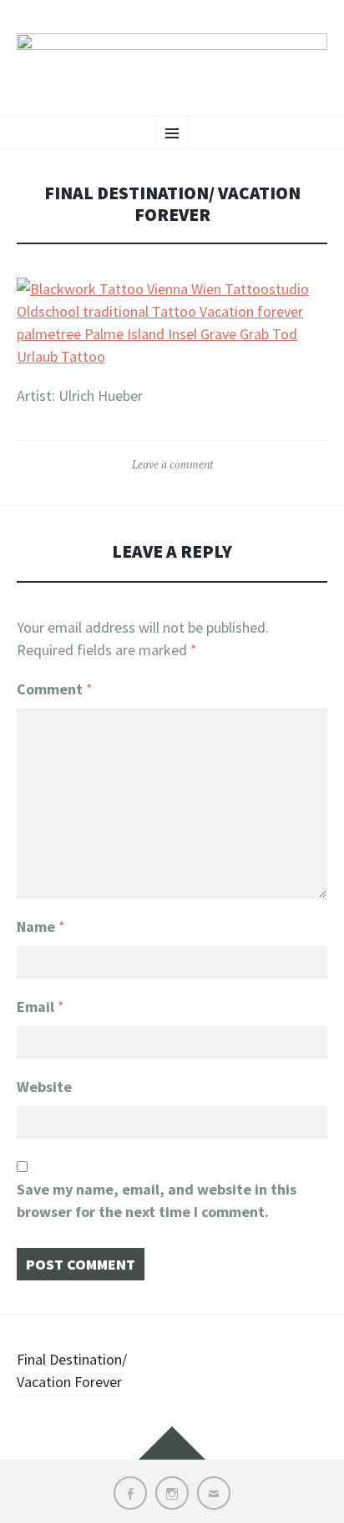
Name (41, 926)
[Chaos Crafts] (172, 55)
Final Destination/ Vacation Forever (72, 1370)
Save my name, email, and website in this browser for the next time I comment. (156, 1200)
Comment (55, 689)
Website (44, 1086)
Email (40, 1006)
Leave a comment (172, 464)
